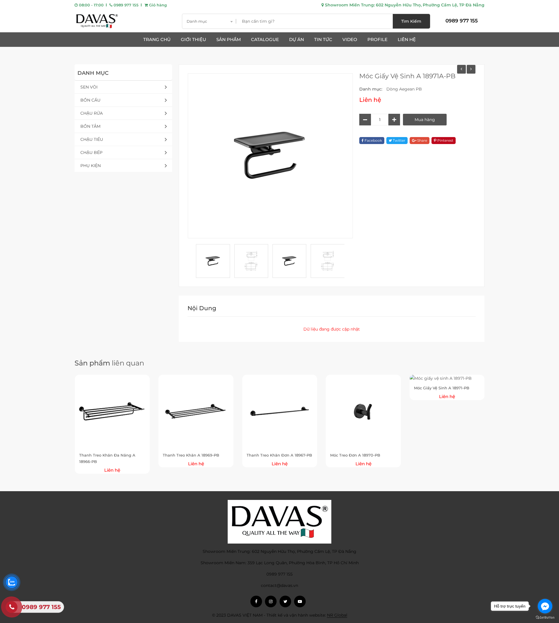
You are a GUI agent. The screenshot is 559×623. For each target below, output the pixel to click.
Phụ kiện (90, 165)
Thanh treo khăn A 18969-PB (191, 455)
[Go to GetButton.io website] (545, 617)
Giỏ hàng (157, 5)
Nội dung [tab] (201, 308)
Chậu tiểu (91, 139)
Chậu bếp (91, 152)
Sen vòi (89, 87)
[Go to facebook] (545, 606)
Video (349, 39)
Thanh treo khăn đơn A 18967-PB (279, 455)
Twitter (398, 140)
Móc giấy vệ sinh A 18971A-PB (407, 76)
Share (421, 140)
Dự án (296, 39)
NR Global (337, 615)
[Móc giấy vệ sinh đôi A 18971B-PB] (461, 69)
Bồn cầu (90, 100)
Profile (377, 39)
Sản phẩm (228, 39)
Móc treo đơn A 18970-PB (355, 455)
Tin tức (323, 39)
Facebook (373, 140)
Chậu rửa (91, 113)
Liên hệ (407, 39)
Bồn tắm (90, 126)
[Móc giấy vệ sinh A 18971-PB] (471, 69)
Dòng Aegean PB (404, 89)
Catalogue (265, 39)
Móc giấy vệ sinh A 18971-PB (441, 388)
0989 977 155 (125, 5)
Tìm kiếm (411, 21)
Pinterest (444, 140)
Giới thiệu (193, 39)
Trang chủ (157, 39)
